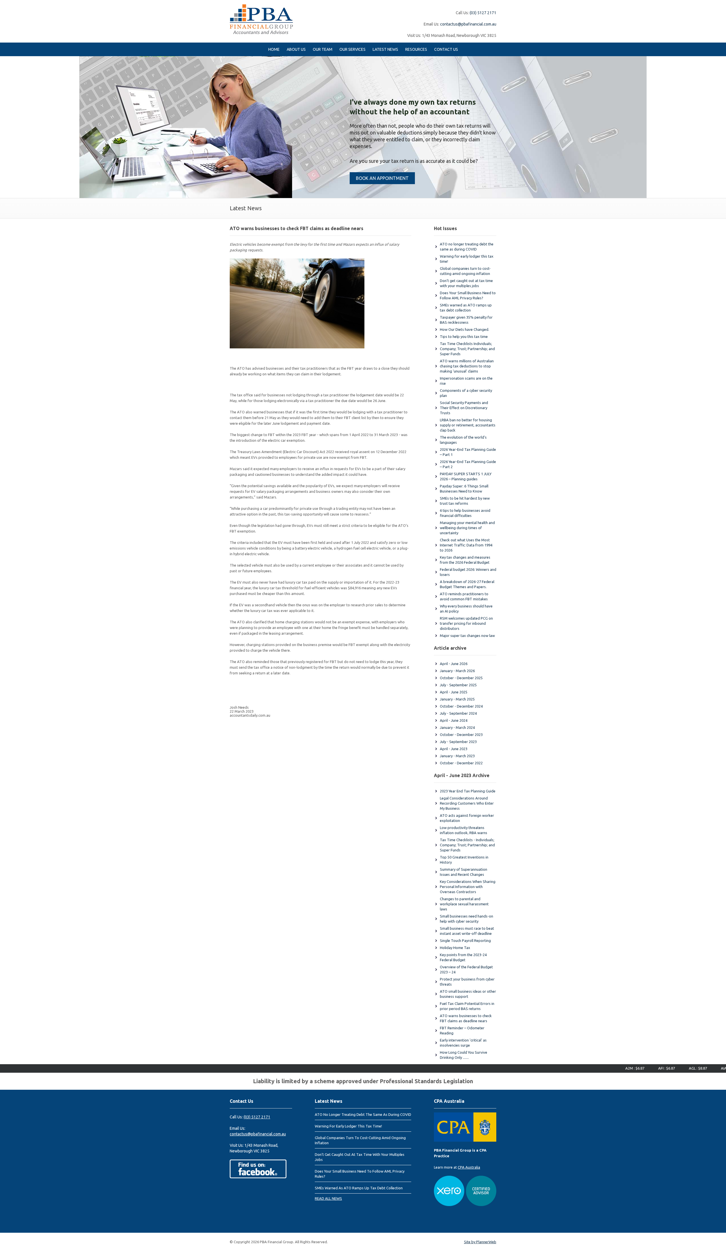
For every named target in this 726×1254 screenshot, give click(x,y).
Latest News (385, 49)
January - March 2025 (457, 699)
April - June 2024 (453, 720)
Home (274, 49)
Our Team (322, 49)
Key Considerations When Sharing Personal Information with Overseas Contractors (467, 887)
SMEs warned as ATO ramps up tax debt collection (359, 1188)
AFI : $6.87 (640, 1068)
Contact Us (446, 49)
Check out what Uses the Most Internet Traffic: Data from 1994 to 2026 (466, 545)
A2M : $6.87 (608, 1068)
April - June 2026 (453, 664)
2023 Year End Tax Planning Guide (467, 791)
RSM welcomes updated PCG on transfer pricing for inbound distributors (466, 623)
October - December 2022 (461, 763)
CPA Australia (469, 1167)
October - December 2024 (461, 706)
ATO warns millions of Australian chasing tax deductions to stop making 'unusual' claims (467, 366)
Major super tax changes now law (467, 635)
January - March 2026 (457, 671)
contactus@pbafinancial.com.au (468, 24)
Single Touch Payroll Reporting (465, 940)
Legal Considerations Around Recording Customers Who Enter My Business (467, 803)
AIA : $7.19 (703, 1068)
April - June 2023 (453, 749)
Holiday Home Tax (455, 948)
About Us (296, 49)
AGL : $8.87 (672, 1068)
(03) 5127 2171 (483, 12)
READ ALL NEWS (328, 1198)
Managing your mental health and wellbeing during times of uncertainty (467, 528)
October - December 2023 (461, 735)
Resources (416, 49)
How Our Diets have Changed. (464, 329)
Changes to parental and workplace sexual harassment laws (464, 904)
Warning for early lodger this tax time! (348, 1126)
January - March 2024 (457, 727)
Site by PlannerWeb (480, 1242)
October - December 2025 (461, 678)
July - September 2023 (458, 742)
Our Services (352, 49)
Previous (5, 127)
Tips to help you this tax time (464, 336)
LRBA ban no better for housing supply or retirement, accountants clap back (467, 425)
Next (720, 127)
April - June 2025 (453, 692)
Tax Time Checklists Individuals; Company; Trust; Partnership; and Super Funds (467, 349)
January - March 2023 (457, 756)
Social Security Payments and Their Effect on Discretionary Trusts (464, 408)
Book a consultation (301, 160)
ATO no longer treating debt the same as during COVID (363, 1114)
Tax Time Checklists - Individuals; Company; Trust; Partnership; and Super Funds (467, 845)
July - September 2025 (458, 685)
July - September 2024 (458, 713)
